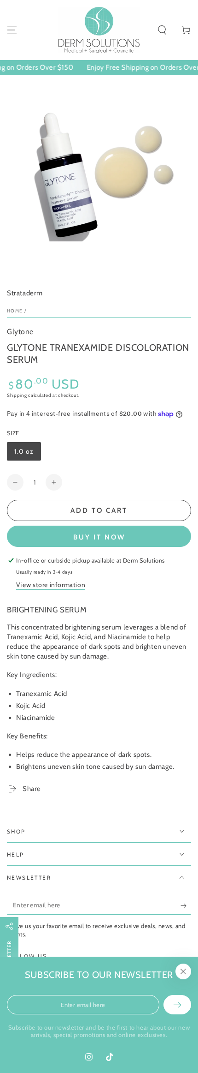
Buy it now (99, 537)
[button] (162, 30)
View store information (50, 585)
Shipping (17, 395)
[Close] (183, 971)
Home (15, 311)
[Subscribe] (186, 905)
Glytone (20, 331)
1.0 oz (27, 454)
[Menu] (12, 30)
